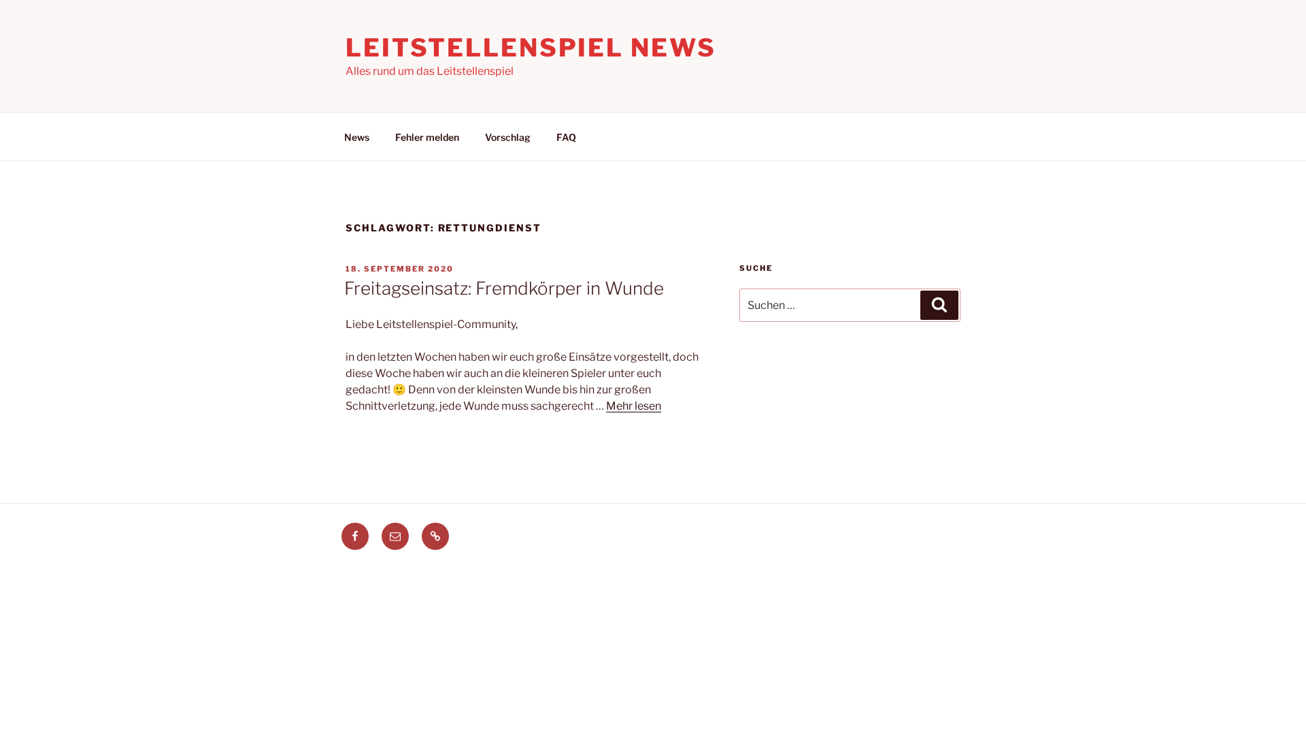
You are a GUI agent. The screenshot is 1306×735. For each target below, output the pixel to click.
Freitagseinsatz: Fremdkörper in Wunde (504, 288)
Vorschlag (508, 137)
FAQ (566, 137)
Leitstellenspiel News (531, 48)
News (356, 137)
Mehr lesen (633, 405)
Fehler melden (427, 137)
